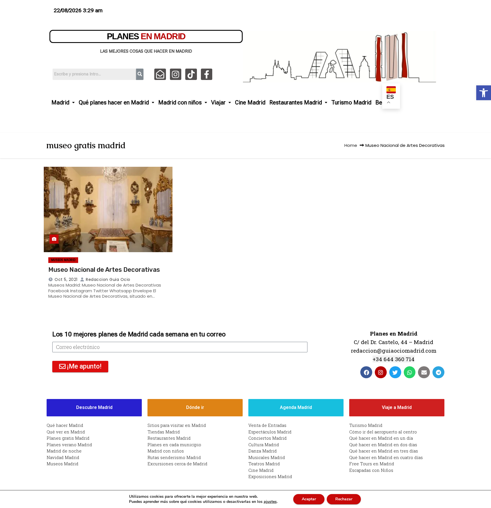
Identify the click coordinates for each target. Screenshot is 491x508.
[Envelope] (424, 372)
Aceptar (309, 499)
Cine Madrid (250, 102)
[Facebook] (366, 372)
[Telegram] (438, 372)
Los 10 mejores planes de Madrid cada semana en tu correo (138, 334)
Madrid (60, 102)
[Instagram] (176, 74)
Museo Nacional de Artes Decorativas (104, 269)
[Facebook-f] (207, 74)
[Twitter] (395, 372)
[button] (483, 92)
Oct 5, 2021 (66, 279)
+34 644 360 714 (394, 359)
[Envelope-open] (160, 74)
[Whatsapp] (410, 372)
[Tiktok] (191, 74)
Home (350, 145)
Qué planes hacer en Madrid (114, 102)
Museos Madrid (63, 260)
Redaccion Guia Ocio (107, 279)
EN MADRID (146, 36)
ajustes (270, 501)
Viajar (218, 102)
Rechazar (343, 499)
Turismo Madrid (351, 102)
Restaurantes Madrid (295, 102)
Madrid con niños (180, 102)
